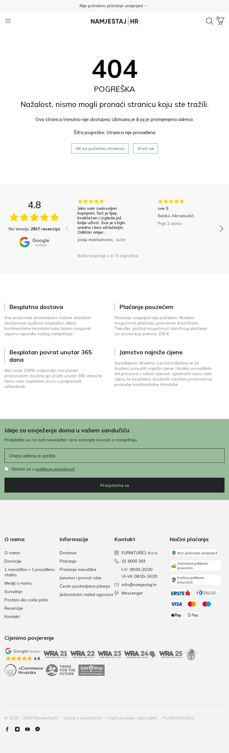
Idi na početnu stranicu (100, 148)
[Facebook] (9, 729)
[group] (104, 224)
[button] (114, 5)
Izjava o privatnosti (82, 718)
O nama (12, 552)
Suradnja (13, 591)
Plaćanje (68, 561)
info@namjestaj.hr (139, 584)
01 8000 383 (134, 561)
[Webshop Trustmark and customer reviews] (91, 670)
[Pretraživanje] (209, 21)
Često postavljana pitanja (85, 586)
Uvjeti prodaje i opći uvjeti (132, 718)
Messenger (132, 593)
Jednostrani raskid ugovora (86, 594)
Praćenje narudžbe (78, 569)
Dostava (68, 552)
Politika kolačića (178, 718)
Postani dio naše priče (26, 600)
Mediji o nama (18, 583)
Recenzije (13, 608)
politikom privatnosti (55, 469)
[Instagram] (20, 729)
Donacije (12, 561)
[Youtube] (30, 729)
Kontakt (12, 616)
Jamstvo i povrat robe (80, 577)
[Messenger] (40, 729)
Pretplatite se (114, 485)
